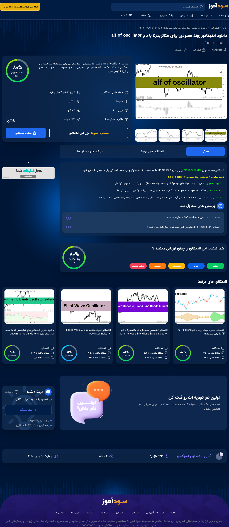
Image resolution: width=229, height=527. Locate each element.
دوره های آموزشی (155, 513)
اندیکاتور (214, 28)
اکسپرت (90, 513)
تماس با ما (59, 513)
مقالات (104, 513)
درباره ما (75, 513)
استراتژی (119, 513)
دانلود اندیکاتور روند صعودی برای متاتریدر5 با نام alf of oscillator (173, 28)
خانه (224, 28)
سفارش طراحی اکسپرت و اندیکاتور (20, 7)
